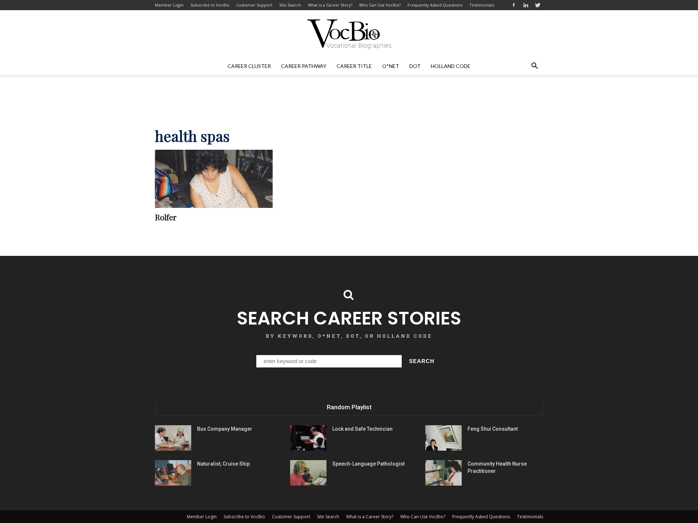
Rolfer (166, 217)
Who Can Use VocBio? (380, 5)
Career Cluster (249, 66)
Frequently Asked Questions (435, 5)
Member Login (169, 5)
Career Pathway (303, 66)
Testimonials (481, 5)
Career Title (354, 66)
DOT (415, 66)
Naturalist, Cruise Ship (223, 464)
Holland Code (450, 66)
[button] (534, 66)
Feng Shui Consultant (493, 429)
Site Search (290, 5)
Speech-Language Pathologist (368, 464)
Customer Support (254, 5)
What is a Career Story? (330, 5)
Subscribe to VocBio (209, 5)
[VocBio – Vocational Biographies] (349, 34)
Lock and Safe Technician (362, 429)
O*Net (390, 66)
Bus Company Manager (224, 429)
